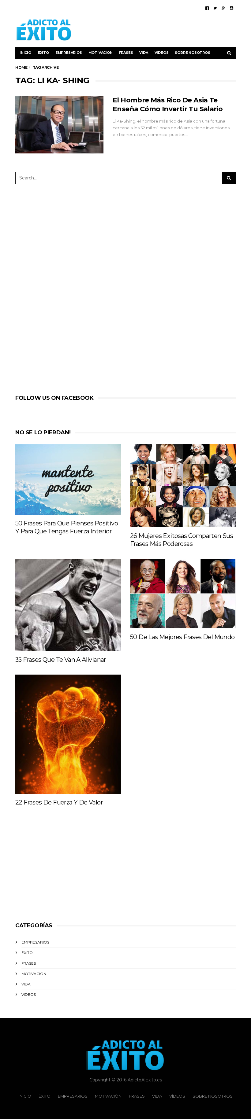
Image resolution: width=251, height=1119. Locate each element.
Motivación (100, 52)
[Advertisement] (164, 30)
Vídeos (162, 52)
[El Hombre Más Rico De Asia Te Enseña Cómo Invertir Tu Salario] (59, 125)
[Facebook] (207, 8)
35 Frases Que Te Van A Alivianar (60, 659)
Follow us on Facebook (54, 398)
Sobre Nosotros (192, 52)
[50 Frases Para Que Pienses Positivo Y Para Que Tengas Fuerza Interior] (68, 479)
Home (21, 67)
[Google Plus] (223, 8)
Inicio (25, 52)
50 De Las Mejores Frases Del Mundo (182, 637)
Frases (126, 52)
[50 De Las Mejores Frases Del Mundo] (183, 593)
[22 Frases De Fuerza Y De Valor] (68, 734)
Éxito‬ (43, 52)
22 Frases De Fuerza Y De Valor (59, 802)
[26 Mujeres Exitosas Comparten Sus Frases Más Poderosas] (183, 485)
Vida (143, 52)
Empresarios (68, 52)
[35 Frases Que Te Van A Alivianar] (68, 605)
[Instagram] (231, 8)
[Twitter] (215, 8)
